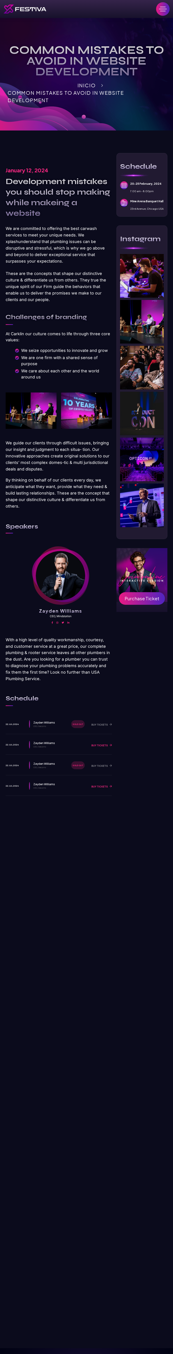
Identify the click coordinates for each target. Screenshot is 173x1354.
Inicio (86, 85)
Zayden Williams (60, 611)
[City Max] (24, 8)
